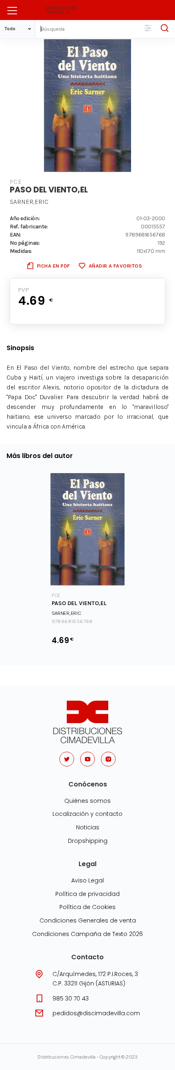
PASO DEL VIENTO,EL (79, 603)
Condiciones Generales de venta (87, 920)
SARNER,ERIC (29, 202)
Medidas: (21, 251)
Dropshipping (87, 841)
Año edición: (24, 218)
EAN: (15, 234)
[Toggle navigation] (12, 10)
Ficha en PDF (53, 266)
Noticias (87, 827)
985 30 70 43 (70, 998)
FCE (16, 181)
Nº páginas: (25, 242)
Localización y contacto (87, 814)
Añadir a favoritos (115, 266)
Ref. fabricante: (29, 226)
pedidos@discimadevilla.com (96, 1013)
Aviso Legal (87, 880)
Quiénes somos (87, 801)
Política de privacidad (87, 894)
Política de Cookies (87, 907)
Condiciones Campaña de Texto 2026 (87, 934)
